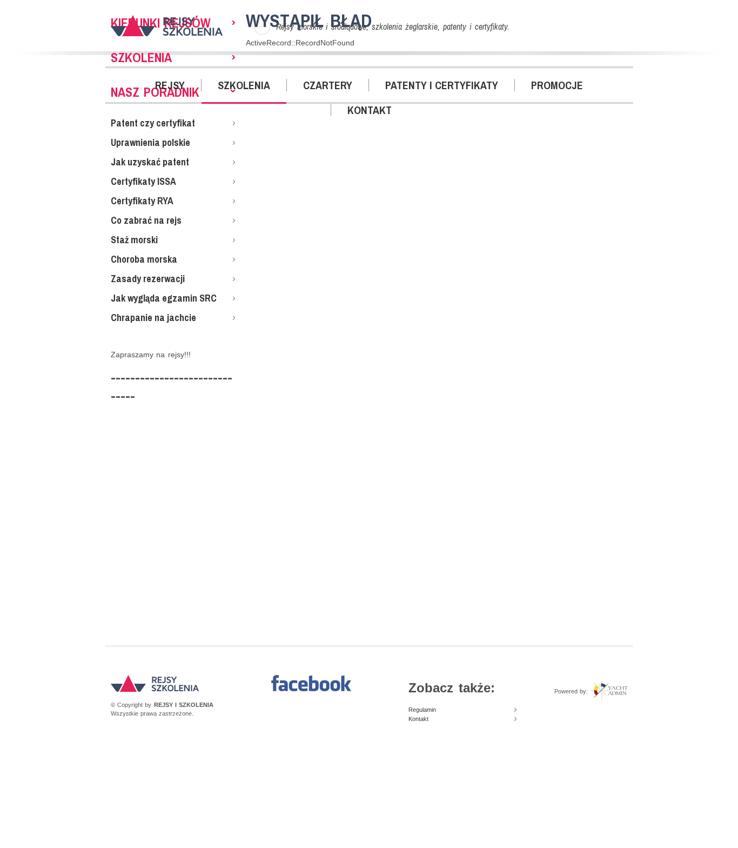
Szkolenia (244, 85)
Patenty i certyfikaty (441, 85)
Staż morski (134, 239)
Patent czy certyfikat (153, 123)
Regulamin (422, 709)
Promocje (557, 85)
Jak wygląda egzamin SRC (164, 298)
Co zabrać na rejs (146, 220)
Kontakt (369, 110)
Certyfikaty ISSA (143, 181)
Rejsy (170, 85)
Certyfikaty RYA (142, 201)
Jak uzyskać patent (150, 162)
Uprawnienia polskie (150, 142)
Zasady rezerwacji (148, 278)
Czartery (327, 85)
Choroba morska (144, 259)
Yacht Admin (609, 691)
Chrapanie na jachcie (153, 317)
